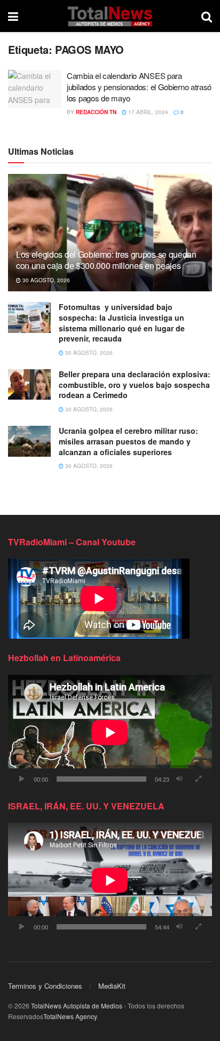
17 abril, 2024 (147, 112)
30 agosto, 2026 (45, 280)
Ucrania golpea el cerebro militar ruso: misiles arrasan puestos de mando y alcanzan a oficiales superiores (128, 441)
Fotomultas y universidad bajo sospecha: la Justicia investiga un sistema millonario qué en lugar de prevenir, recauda (122, 322)
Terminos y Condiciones (45, 986)
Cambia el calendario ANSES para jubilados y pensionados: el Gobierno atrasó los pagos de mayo (139, 87)
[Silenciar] (179, 779)
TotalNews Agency (70, 1016)
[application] (110, 732)
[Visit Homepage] (110, 16)
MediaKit (111, 986)
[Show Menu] (13, 16)
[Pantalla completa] (198, 779)
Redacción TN (96, 112)
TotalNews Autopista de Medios (76, 1005)
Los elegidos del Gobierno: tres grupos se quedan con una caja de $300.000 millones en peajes (106, 260)
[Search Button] (206, 16)
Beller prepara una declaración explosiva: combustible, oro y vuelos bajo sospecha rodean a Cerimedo (134, 384)
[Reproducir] (22, 779)
